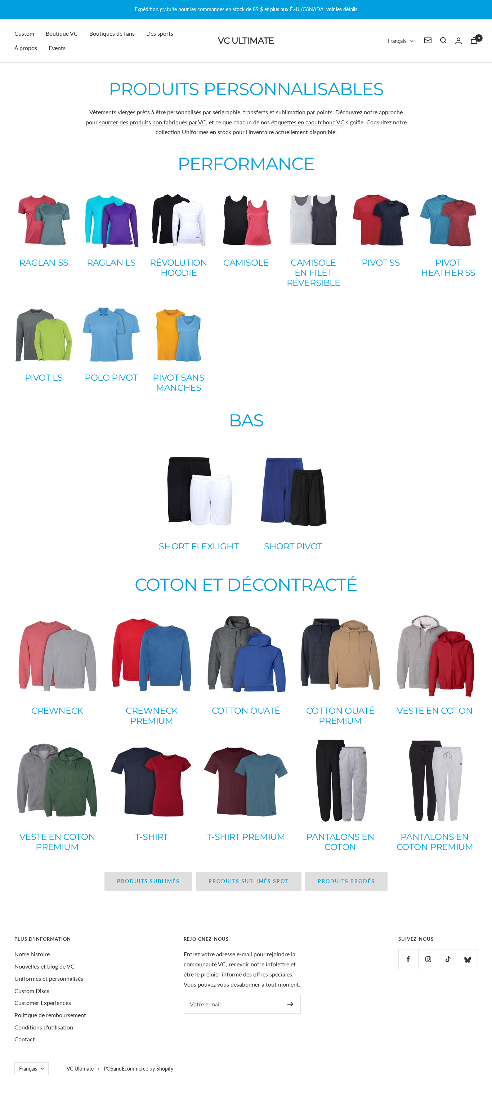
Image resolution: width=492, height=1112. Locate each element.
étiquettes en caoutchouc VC (307, 122)
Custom (24, 33)
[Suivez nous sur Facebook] (408, 959)
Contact (24, 1039)
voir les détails (341, 9)
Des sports (159, 33)
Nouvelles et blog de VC (44, 966)
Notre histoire (32, 954)
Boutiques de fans (112, 33)
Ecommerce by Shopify (147, 1069)
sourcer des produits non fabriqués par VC (152, 122)
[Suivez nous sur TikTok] (448, 959)
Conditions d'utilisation (43, 1027)
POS (108, 1069)
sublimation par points (304, 111)
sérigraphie (226, 111)
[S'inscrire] (290, 1004)
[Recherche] (443, 40)
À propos (25, 47)
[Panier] (474, 40)
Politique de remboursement (50, 1014)
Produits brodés (346, 881)
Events (57, 47)
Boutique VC (62, 33)
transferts (255, 111)
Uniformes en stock (206, 131)
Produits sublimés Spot (249, 881)
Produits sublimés (148, 881)
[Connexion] (458, 40)
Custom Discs (31, 990)
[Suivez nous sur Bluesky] (468, 959)
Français (397, 40)
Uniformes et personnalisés (48, 978)
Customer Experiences (42, 1002)
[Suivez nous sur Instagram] (428, 959)
